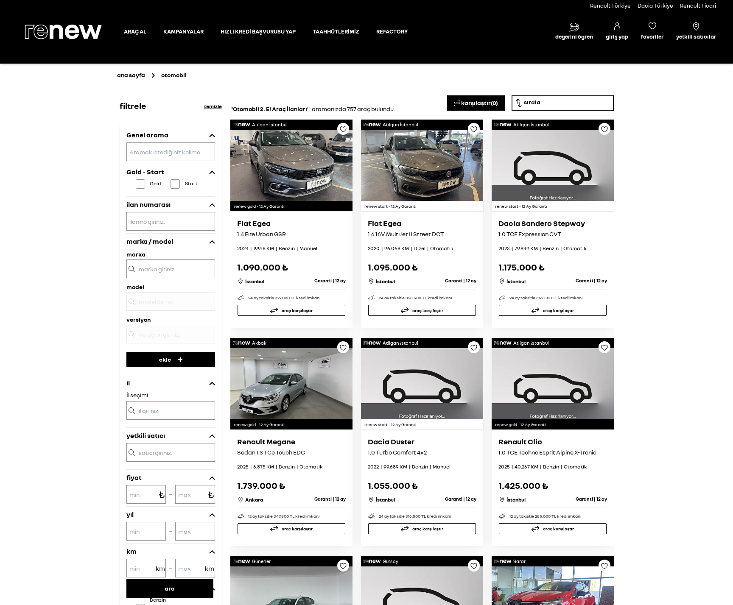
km (131, 551)
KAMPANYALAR (183, 31)
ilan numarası (148, 204)
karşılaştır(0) (479, 102)
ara (170, 588)
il (128, 383)
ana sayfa (131, 74)
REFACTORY (392, 31)
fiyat (134, 477)
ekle (165, 359)
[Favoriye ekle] (343, 132)
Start (191, 183)
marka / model (149, 241)
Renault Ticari (698, 5)
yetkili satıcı (145, 435)
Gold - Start (145, 171)
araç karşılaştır (297, 310)
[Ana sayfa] (70, 31)
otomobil (174, 74)
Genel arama (147, 135)
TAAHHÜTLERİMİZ (336, 31)
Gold (155, 183)
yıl (130, 514)
